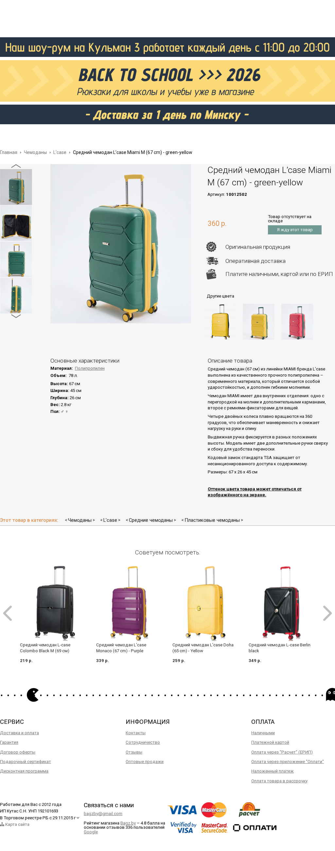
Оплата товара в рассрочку (279, 780)
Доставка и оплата (19, 732)
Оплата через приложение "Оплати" (287, 761)
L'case (110, 520)
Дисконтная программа (24, 771)
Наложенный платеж (272, 771)
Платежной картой (270, 742)
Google (91, 831)
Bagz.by (128, 823)
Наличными (263, 732)
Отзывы (134, 752)
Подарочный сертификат (25, 761)
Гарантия (9, 742)
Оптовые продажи (145, 761)
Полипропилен (90, 368)
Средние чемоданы (151, 520)
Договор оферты (17, 752)
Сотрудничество (143, 742)
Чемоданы (80, 520)
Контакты (136, 732)
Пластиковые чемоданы (212, 520)
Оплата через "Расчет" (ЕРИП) (282, 752)
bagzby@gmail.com (103, 813)
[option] (16, 187)
